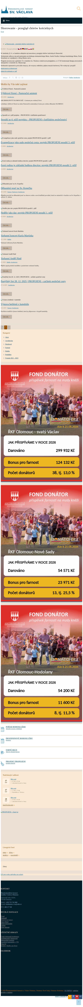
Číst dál (6, 109)
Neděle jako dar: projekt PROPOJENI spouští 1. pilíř (27, 212)
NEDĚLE (5, 855)
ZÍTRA (11, 852)
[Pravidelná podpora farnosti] (41, 423)
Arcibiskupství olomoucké (9, 938)
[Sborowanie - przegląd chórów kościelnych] (19, 44)
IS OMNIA (68, 990)
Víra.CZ (3, 944)
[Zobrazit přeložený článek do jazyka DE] (23, 49)
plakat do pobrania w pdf (9, 71)
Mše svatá (13, 779)
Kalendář (4, 918)
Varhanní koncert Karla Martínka (17, 235)
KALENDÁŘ (14, 855)
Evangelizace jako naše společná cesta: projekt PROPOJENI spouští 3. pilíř (38, 142)
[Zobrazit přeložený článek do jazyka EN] (21, 49)
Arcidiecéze (76, 77)
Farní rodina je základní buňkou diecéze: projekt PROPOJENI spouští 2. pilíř (39, 165)
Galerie (3, 925)
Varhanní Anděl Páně (11, 258)
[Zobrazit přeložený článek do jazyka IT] (27, 49)
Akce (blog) (5, 922)
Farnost (9, 192)
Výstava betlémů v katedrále (15, 304)
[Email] (19, 77)
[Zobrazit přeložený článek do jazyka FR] (25, 49)
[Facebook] (10, 77)
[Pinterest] (16, 77)
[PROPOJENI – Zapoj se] (41, 824)
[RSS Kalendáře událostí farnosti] (70, 997)
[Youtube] (77, 997)
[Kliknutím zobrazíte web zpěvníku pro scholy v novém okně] (12, 874)
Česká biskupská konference (10, 936)
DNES (4, 852)
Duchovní (15, 192)
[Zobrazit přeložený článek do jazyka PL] (29, 49)
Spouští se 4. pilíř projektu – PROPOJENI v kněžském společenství (34, 119)
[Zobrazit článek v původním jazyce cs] (19, 49)
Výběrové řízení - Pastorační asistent (19, 93)
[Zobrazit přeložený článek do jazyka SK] (31, 49)
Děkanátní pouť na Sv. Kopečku (16, 188)
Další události (8, 805)
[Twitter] (13, 77)
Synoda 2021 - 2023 (11, 358)
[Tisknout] (22, 77)
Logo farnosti (5, 927)
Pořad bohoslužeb (6, 924)
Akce (7, 337)
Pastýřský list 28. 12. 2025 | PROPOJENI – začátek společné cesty (33, 281)
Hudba (71, 77)
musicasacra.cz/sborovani (9, 68)
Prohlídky (8, 354)
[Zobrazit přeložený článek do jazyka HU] (33, 49)
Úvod (2, 31)
